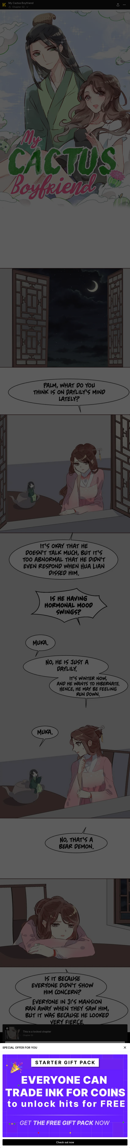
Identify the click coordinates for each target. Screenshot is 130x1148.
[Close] (124, 1047)
